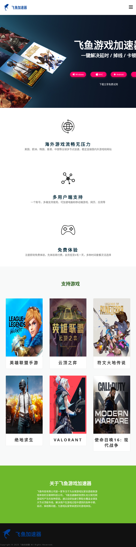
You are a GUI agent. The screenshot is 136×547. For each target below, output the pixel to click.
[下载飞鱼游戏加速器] (78, 75)
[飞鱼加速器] (14, 7)
